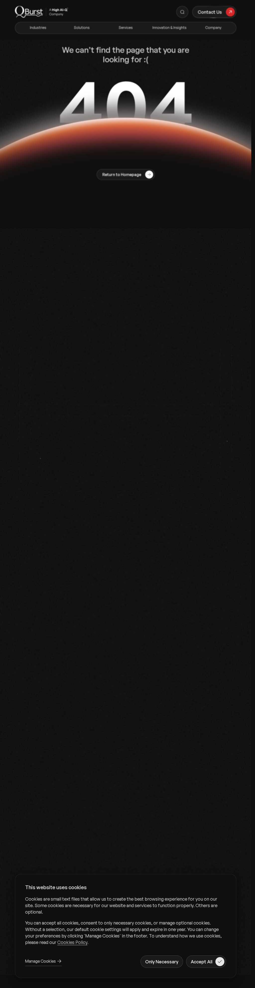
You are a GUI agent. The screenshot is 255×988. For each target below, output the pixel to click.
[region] (125, 920)
